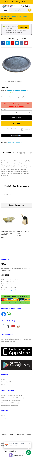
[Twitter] (8, 327)
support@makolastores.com (14, 290)
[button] (25, 129)
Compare (23, 27)
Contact (3, 418)
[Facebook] (3, 327)
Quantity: (3, 109)
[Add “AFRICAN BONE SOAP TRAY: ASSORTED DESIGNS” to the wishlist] (12, 225)
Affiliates (25, 2)
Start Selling (16, 2)
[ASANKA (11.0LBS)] (3, 43)
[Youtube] (13, 327)
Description (8, 153)
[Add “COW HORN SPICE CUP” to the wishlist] (28, 225)
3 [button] (18, 246)
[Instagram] (18, 326)
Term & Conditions (7, 382)
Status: (5, 92)
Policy (3, 379)
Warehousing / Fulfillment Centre (11, 403)
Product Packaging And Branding (11, 395)
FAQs (2, 384)
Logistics (8, 2)
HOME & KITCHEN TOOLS (15, 142)
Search (29, 10)
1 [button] (14, 246)
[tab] (8, 153)
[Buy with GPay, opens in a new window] (16, 135)
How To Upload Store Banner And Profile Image (16, 339)
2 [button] (16, 246)
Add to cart (16, 118)
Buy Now (16, 123)
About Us (4, 415)
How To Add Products (8, 341)
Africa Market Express (16, 90)
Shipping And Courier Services (11, 400)
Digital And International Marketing (12, 398)
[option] (8, 226)
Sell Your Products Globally (9, 405)
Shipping (21, 153)
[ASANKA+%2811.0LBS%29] (8, 43)
